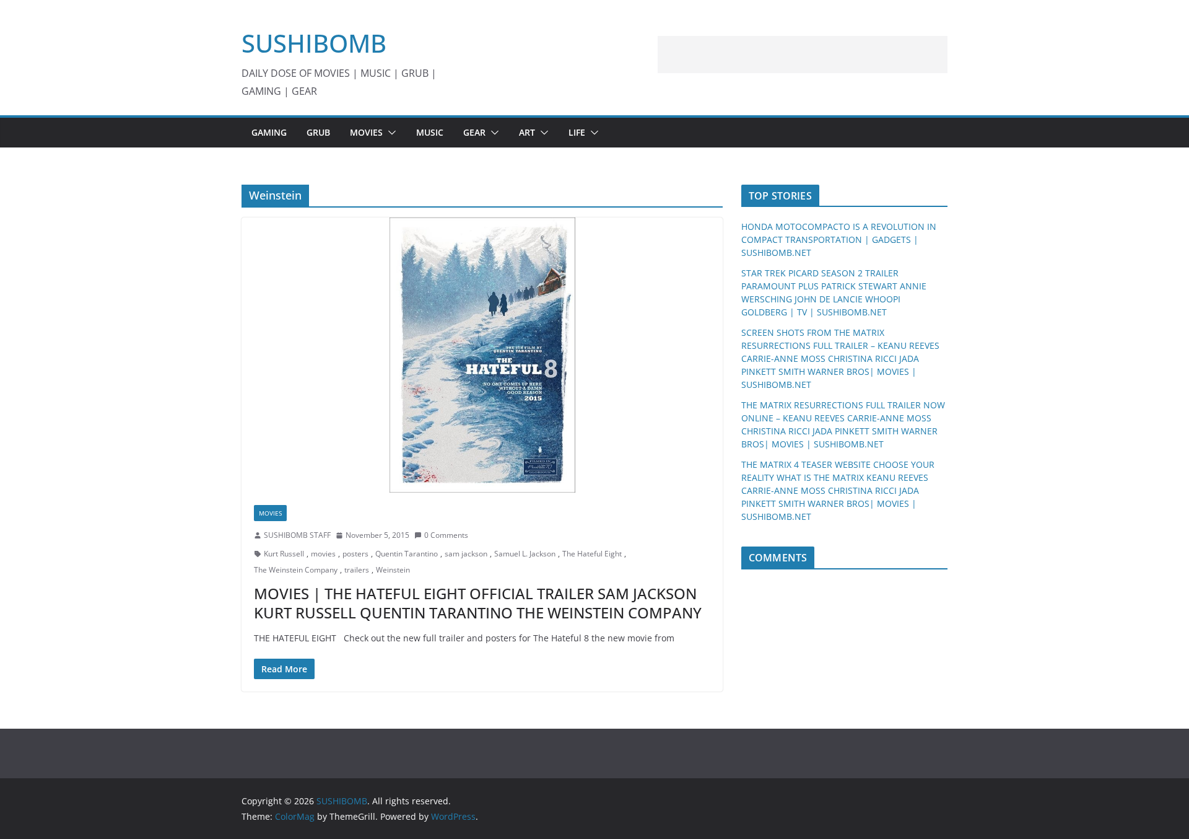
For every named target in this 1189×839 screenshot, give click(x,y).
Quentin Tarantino (406, 553)
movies (323, 553)
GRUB (318, 132)
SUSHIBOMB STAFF (297, 535)
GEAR (474, 132)
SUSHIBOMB (314, 43)
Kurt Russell (284, 553)
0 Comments (446, 535)
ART (527, 132)
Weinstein (393, 569)
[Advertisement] (802, 54)
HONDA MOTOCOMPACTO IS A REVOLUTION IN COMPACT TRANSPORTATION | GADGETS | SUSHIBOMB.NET (838, 239)
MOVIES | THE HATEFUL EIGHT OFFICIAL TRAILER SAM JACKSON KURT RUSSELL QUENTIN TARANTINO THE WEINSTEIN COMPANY (478, 603)
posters (355, 553)
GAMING (269, 132)
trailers (356, 569)
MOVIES (366, 132)
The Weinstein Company (296, 569)
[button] (389, 132)
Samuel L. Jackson (524, 553)
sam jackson (466, 553)
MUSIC (429, 132)
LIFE (576, 132)
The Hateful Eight (592, 553)
